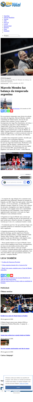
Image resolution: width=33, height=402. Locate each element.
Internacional (8, 80)
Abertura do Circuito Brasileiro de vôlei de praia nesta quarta (15, 278)
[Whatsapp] (8, 111)
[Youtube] (11, 111)
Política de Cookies (24, 383)
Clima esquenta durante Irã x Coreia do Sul (14, 265)
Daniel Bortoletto (16, 108)
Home (2, 80)
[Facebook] (2, 111)
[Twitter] (5, 111)
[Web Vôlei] (11, 6)
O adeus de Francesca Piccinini (11, 262)
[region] (18, 383)
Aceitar (18, 387)
